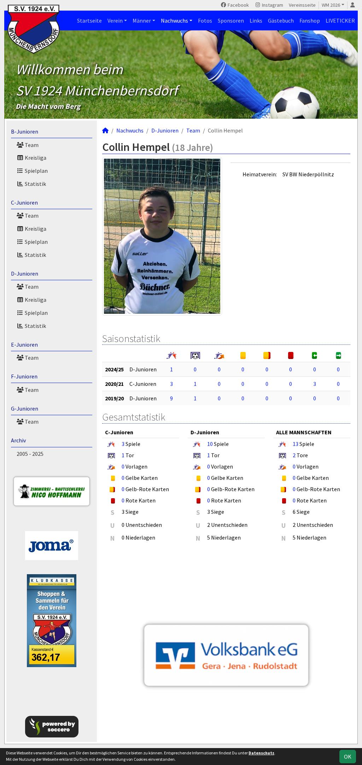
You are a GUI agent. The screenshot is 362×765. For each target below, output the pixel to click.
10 (210, 443)
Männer (142, 20)
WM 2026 (331, 5)
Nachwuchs (174, 20)
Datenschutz (261, 752)
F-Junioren (24, 376)
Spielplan (36, 170)
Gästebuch (281, 20)
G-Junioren (24, 408)
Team (31, 144)
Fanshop (309, 20)
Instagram (272, 5)
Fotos (205, 20)
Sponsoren (231, 20)
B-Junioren (24, 131)
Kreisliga (35, 157)
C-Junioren (24, 202)
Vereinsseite (302, 5)
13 (295, 443)
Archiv (18, 440)
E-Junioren (24, 344)
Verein (115, 20)
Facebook (238, 5)
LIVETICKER (340, 20)
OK (347, 756)
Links (256, 20)
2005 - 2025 (30, 453)
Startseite (89, 20)
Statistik (35, 183)
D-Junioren (24, 273)
